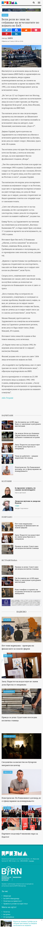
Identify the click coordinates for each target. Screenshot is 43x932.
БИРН (10, 38)
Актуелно (6, 914)
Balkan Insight (9, 736)
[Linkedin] (16, 33)
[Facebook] (16, 30)
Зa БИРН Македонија (11, 898)
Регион (5, 15)
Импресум (7, 896)
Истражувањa (9, 691)
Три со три (8, 656)
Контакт (31, 861)
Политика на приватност (12, 901)
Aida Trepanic (7, 398)
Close (41, 920)
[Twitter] (6, 30)
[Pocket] (36, 30)
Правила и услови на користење (15, 904)
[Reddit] (26, 30)
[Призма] (10, 1)
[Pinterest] (6, 33)
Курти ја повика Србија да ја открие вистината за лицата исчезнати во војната (25, 923)
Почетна (6, 912)
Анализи (7, 620)
